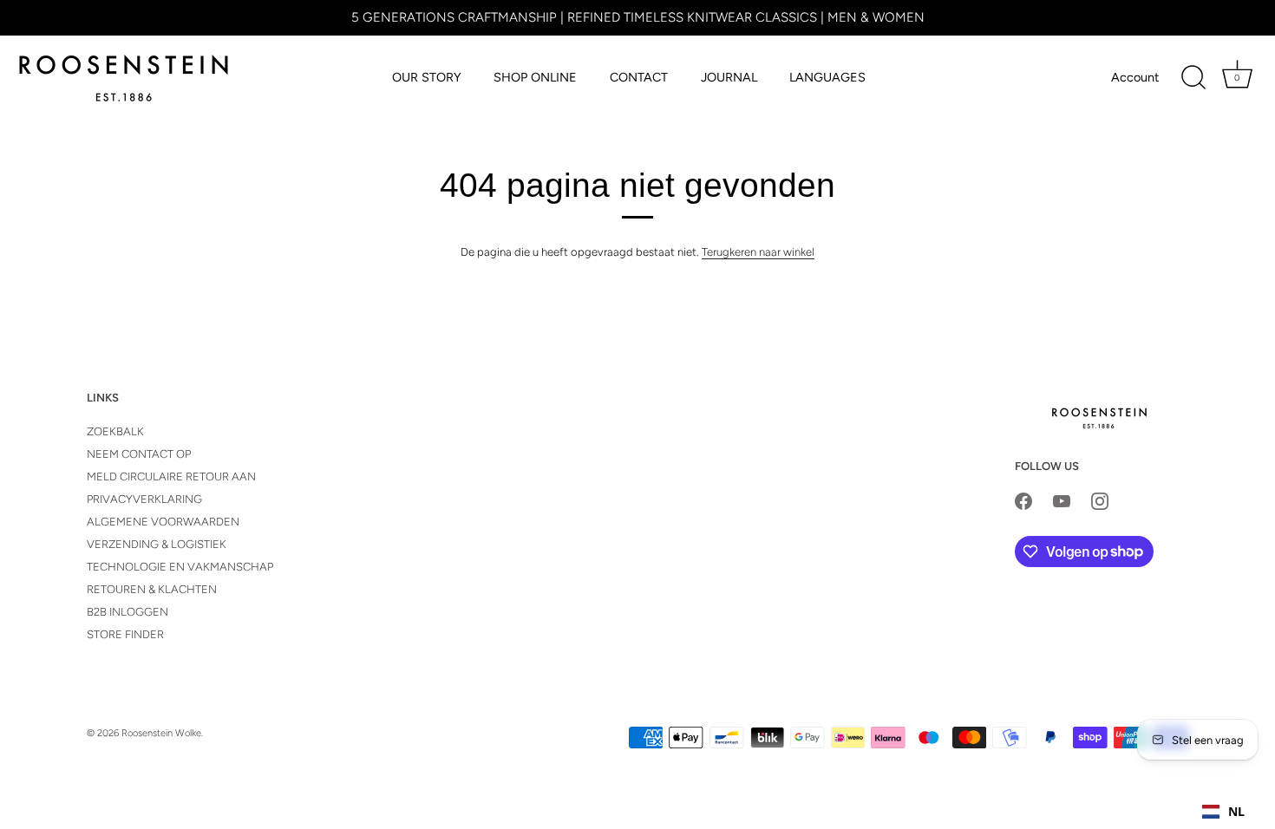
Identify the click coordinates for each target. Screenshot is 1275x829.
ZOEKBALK (115, 431)
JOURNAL (729, 77)
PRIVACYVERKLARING (144, 499)
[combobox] (1223, 811)
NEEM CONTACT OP (139, 453)
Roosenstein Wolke (161, 733)
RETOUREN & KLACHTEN (152, 589)
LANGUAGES (827, 77)
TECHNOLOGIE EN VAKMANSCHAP (180, 566)
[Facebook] (1023, 499)
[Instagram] (1099, 499)
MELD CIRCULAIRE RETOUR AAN (171, 476)
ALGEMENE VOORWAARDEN (163, 521)
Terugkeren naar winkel (758, 251)
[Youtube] (1061, 499)
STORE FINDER (125, 634)
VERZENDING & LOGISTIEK (156, 544)
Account (1135, 77)
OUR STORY (426, 77)
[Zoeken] (1193, 78)
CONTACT (639, 77)
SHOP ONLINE (535, 77)
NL (1236, 811)
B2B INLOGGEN (127, 611)
